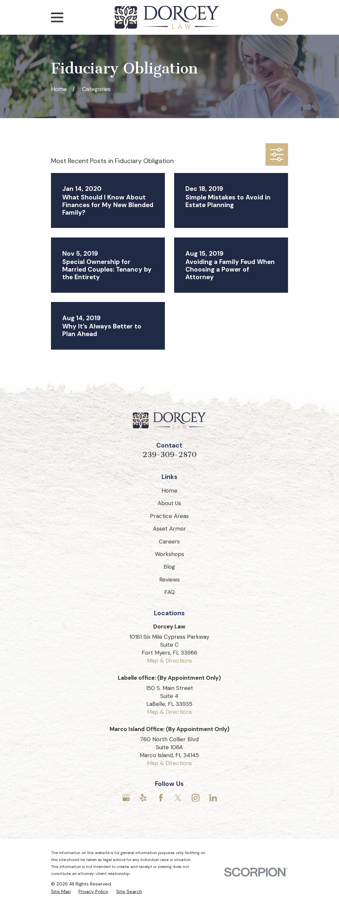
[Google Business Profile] (126, 798)
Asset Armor (169, 528)
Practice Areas (169, 516)
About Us (169, 503)
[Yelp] (143, 798)
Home (169, 490)
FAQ (169, 592)
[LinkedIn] (213, 798)
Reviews (169, 579)
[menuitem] (61, 891)
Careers (169, 541)
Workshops (169, 554)
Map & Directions (169, 660)
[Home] (167, 17)
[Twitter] (178, 798)
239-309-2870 (169, 454)
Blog (169, 566)
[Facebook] (161, 798)
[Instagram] (196, 798)
